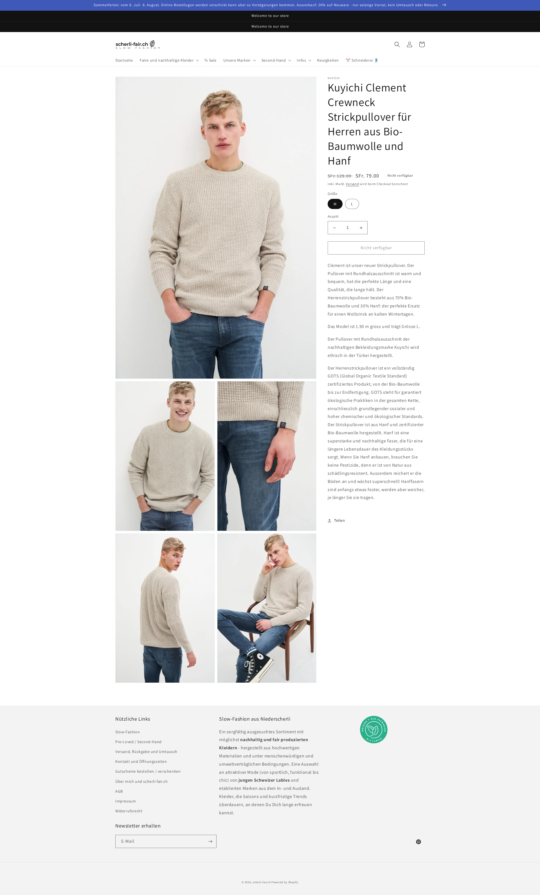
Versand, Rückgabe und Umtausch (146, 751)
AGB (119, 791)
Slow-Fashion (127, 731)
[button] (168, 60)
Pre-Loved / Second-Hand (138, 741)
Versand (352, 184)
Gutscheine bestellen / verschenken (148, 771)
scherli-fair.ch (262, 882)
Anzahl (333, 216)
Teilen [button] (339, 520)
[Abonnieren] (210, 841)
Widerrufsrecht (128, 810)
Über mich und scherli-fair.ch (141, 781)
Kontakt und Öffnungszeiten (141, 761)
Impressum (125, 801)
